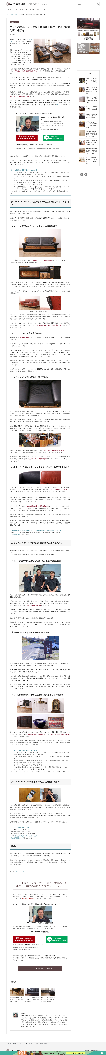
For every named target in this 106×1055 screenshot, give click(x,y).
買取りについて (41, 9)
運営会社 (87, 1050)
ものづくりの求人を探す (41, 1043)
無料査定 (58, 105)
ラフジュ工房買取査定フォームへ (41, 968)
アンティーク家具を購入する (27, 9)
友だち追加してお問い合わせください (26, 836)
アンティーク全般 (12, 9)
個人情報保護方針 (95, 1050)
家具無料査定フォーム (17, 838)
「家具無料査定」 (16, 534)
